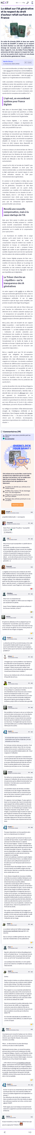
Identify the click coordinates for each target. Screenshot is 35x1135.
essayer (30, 413)
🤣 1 (31, 612)
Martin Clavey (8, 61)
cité (4, 1103)
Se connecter (9, 439)
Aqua (9, 947)
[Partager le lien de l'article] (4, 1132)
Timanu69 (9, 566)
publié (20, 291)
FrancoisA (10, 522)
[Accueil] (4, 3)
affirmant (22, 393)
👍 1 (31, 633)
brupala (8, 511)
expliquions (6, 138)
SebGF (9, 923)
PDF (20, 109)
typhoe (8, 1116)
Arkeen (10, 656)
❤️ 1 (31, 589)
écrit (4, 318)
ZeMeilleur (10, 593)
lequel (9, 71)
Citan (9, 682)
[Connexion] (28, 3)
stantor (8, 616)
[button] (32, 3)
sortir (29, 75)
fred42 (9, 637)
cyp (8, 538)
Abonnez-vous (17, 505)
